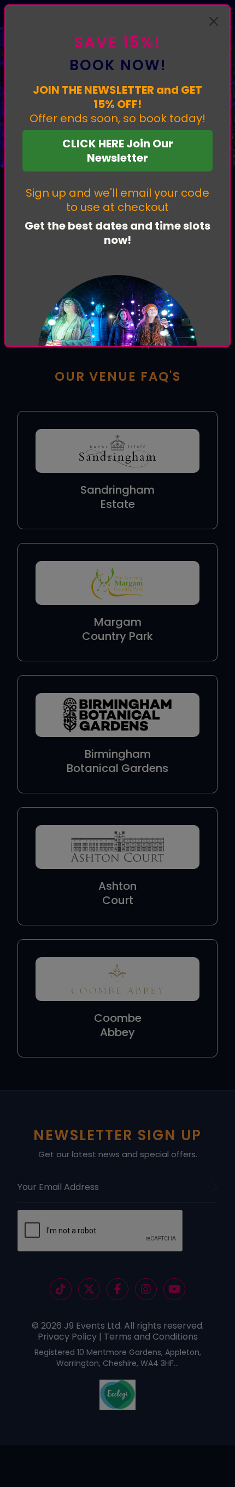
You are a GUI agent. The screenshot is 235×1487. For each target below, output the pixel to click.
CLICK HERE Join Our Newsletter (117, 150)
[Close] (213, 21)
